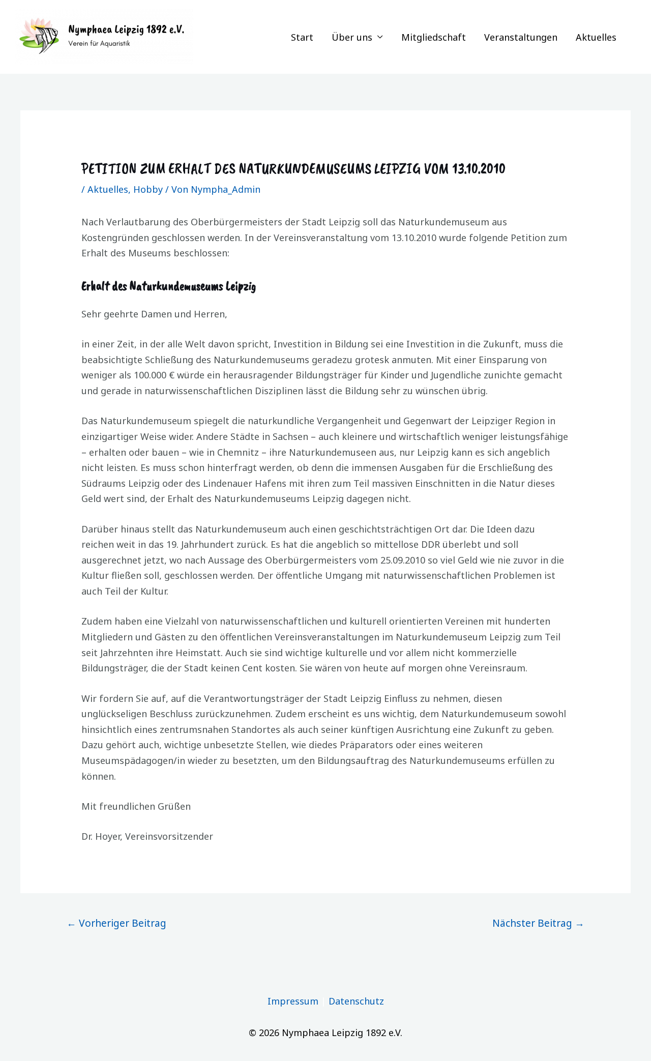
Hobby (148, 189)
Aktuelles (596, 37)
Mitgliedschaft (433, 37)
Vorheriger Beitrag (116, 923)
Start (302, 37)
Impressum (293, 1001)
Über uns (352, 37)
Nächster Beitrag (538, 923)
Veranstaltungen (520, 37)
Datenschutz (356, 1001)
